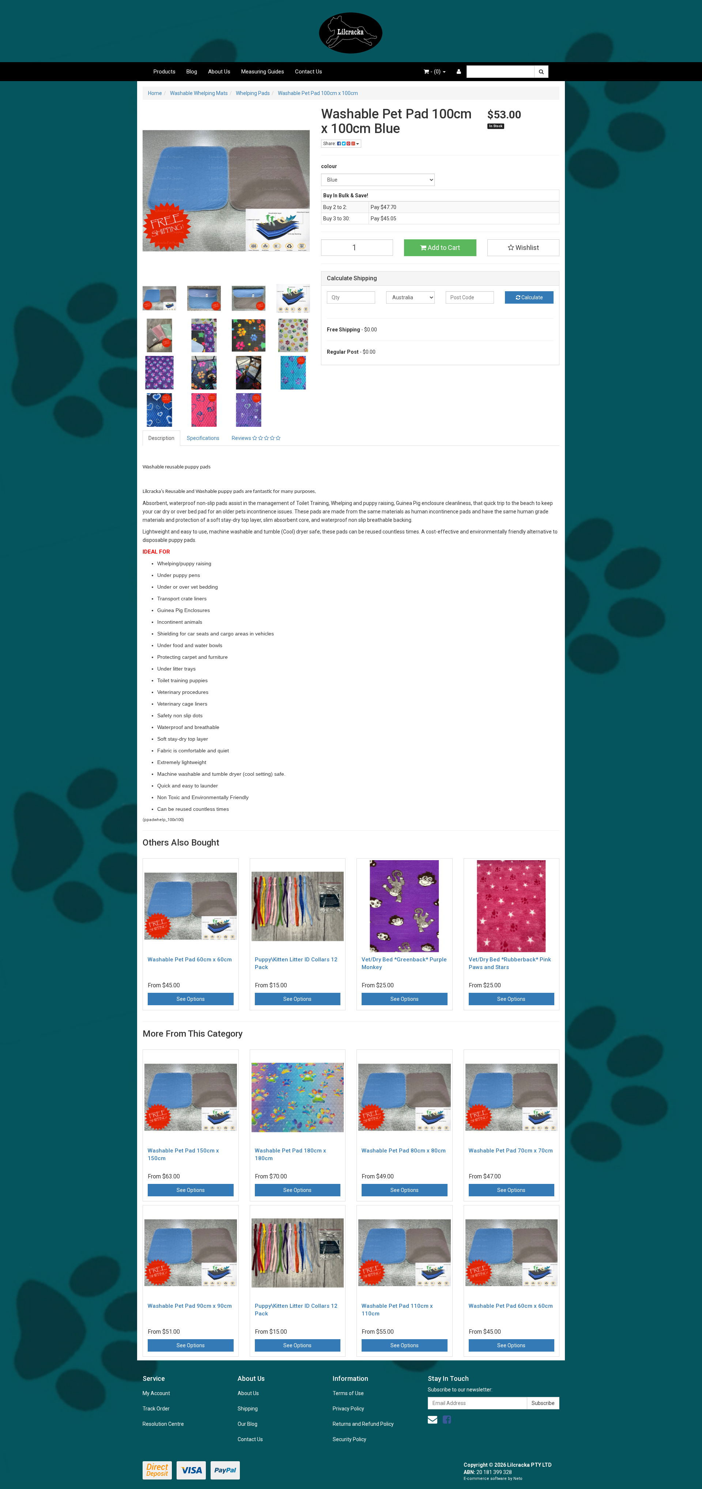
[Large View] (159, 298)
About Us (219, 71)
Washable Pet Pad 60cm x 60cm (190, 959)
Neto (517, 1478)
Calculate (531, 297)
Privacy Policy (348, 1409)
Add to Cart (443, 247)
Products (165, 71)
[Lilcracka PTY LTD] (351, 31)
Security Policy (349, 1439)
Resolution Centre (163, 1424)
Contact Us (308, 71)
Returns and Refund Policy (363, 1424)
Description (161, 438)
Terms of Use (348, 1393)
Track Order (156, 1409)
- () (435, 71)
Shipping (248, 1409)
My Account (156, 1393)
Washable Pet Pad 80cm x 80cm (404, 1150)
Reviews (242, 438)
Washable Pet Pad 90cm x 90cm (190, 1306)
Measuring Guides (262, 71)
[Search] (541, 71)
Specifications (203, 438)
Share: (330, 143)
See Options (191, 999)
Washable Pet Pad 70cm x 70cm (511, 1150)
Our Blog (247, 1424)
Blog (191, 71)
